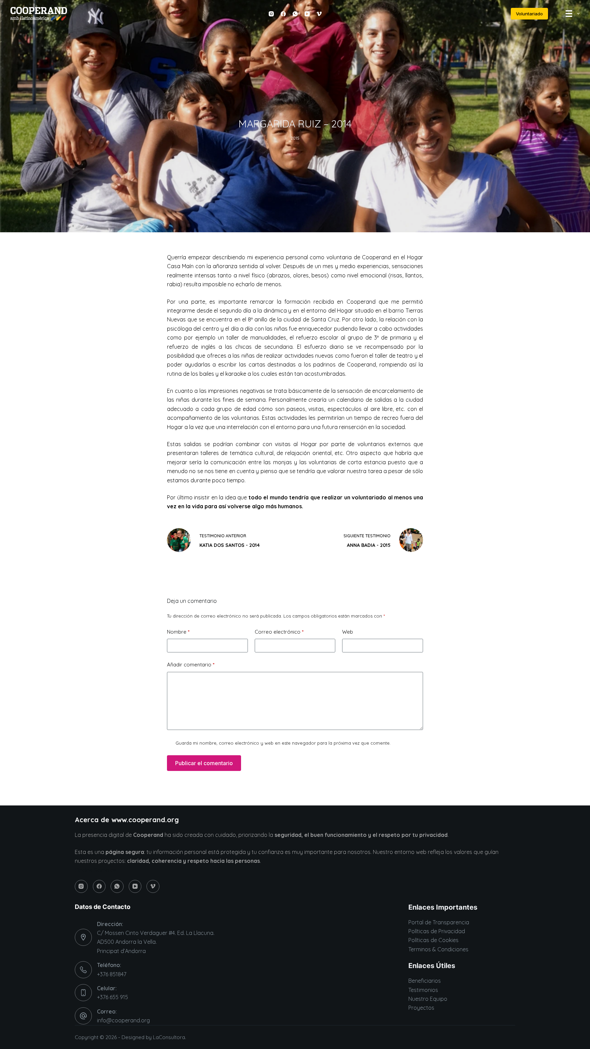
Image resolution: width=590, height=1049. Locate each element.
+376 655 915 (112, 997)
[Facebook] (283, 13)
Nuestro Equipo (427, 998)
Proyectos (421, 1007)
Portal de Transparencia (438, 922)
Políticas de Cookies (433, 940)
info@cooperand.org (123, 1020)
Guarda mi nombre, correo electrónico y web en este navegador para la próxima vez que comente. (283, 743)
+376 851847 (111, 974)
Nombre (178, 632)
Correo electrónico (279, 632)
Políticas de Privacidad (436, 931)
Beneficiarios (424, 980)
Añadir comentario (190, 664)
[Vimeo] (319, 13)
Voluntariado (529, 13)
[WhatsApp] (295, 13)
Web (347, 632)
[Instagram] (271, 13)
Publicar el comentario (204, 763)
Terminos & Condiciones (438, 949)
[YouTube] (307, 13)
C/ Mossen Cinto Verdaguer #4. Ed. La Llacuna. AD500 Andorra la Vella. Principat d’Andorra (155, 941)
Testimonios (423, 989)
